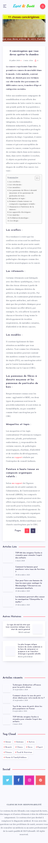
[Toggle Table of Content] (36, 178)
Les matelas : (14, 215)
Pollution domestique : (19, 218)
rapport (18, 457)
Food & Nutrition (24, 752)
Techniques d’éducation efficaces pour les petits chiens (27, 686)
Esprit (40, 747)
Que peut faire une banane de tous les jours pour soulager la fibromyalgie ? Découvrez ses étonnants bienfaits (28, 584)
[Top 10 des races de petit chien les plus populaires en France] (7, 709)
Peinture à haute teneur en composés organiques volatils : (22, 202)
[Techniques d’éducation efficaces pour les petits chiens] (7, 688)
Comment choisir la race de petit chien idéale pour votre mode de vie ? (29, 697)
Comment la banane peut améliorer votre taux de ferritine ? (30, 569)
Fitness (8, 752)
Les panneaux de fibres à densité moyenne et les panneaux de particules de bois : (23, 193)
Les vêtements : (15, 185)
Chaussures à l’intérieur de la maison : (21, 208)
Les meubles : (15, 187)
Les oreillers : (15, 182)
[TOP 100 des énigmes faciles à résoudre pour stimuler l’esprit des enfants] (7, 720)
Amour (8, 742)
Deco (30, 747)
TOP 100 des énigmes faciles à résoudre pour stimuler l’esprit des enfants (28, 555)
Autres (32, 742)
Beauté (8, 747)
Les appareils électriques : (20, 212)
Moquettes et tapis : (17, 198)
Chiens (20, 747)
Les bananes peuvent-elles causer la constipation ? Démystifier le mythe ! (30, 599)
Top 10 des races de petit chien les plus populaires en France (27, 708)
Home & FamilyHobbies (16, 758)
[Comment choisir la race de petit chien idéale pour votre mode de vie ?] (7, 699)
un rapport (17, 483)
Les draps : (14, 221)
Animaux (20, 742)
